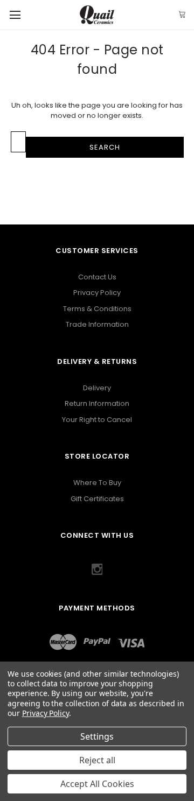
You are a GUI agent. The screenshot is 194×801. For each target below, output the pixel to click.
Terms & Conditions (97, 309)
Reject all (97, 760)
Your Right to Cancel (97, 419)
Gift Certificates (97, 499)
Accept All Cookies (97, 784)
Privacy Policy (97, 292)
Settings (97, 736)
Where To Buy (97, 482)
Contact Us (97, 277)
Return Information (97, 403)
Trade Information (97, 324)
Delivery (97, 388)
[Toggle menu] (15, 15)
